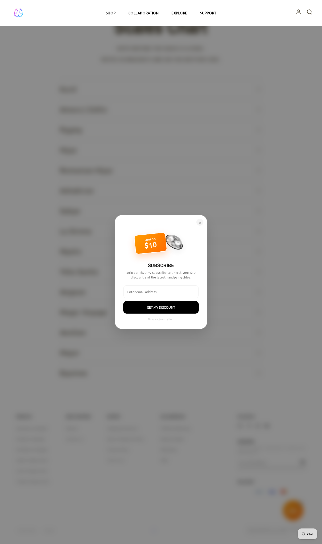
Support (208, 13)
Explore (179, 13)
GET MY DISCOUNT (161, 307)
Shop (111, 13)
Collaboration (143, 13)
